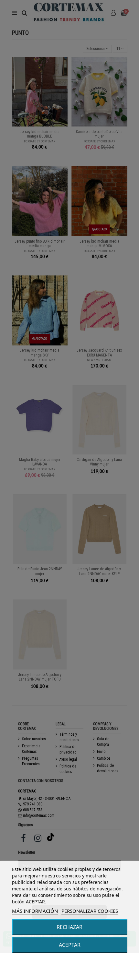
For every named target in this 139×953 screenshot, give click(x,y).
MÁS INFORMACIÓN (35, 911)
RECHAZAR (69, 927)
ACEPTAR (69, 944)
